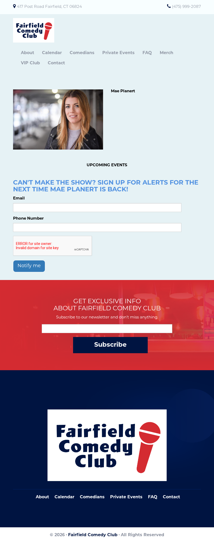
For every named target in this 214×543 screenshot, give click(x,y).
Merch (166, 53)
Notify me (29, 266)
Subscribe (110, 345)
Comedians (82, 53)
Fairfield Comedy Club (92, 535)
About (27, 53)
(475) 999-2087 (186, 7)
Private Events (118, 53)
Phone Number (28, 219)
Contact (56, 63)
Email (19, 199)
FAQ (147, 53)
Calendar (52, 53)
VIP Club (30, 63)
